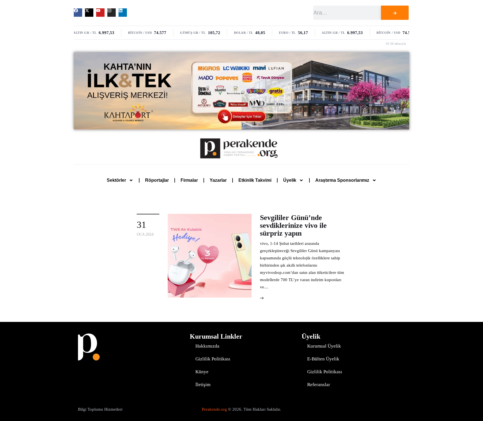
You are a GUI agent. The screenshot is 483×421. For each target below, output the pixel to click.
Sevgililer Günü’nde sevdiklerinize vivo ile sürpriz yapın (293, 225)
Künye (202, 371)
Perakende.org (214, 409)
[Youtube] (100, 12)
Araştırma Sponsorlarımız (342, 180)
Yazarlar (218, 180)
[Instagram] (111, 12)
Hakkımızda (207, 346)
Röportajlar (157, 180)
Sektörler (116, 180)
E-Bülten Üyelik (323, 359)
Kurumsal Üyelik (324, 346)
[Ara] (394, 13)
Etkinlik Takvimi (254, 180)
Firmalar (189, 180)
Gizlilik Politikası (212, 359)
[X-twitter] (89, 12)
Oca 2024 (145, 234)
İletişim (202, 384)
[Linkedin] (123, 12)
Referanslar (318, 384)
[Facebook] (78, 12)
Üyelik (289, 180)
